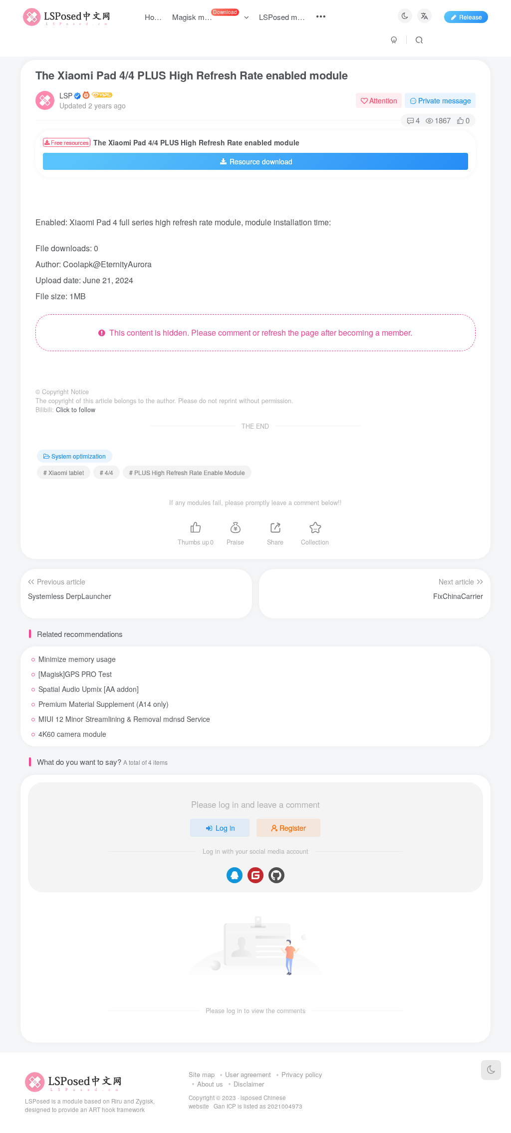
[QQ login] (235, 875)
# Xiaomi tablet (63, 472)
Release (470, 16)
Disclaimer (249, 1084)
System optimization (78, 456)
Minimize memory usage (77, 659)
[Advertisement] (247, 199)
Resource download (261, 161)
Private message (444, 100)
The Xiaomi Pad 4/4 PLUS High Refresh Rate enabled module (191, 75)
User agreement (248, 1074)
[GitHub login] (276, 875)
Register (292, 828)
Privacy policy (301, 1074)
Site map (202, 1074)
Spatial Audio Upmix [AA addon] (88, 689)
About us (210, 1084)
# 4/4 (106, 472)
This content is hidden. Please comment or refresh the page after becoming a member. (258, 332)
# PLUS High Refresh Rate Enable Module (187, 472)
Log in (225, 828)
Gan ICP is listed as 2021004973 (258, 1106)
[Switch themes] (491, 1070)
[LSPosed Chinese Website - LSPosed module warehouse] (73, 1081)
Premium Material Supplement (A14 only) (103, 704)
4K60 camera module (72, 734)
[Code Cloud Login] (255, 875)
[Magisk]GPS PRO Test (75, 674)
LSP (65, 95)
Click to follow (75, 409)
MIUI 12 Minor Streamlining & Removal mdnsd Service (124, 719)
